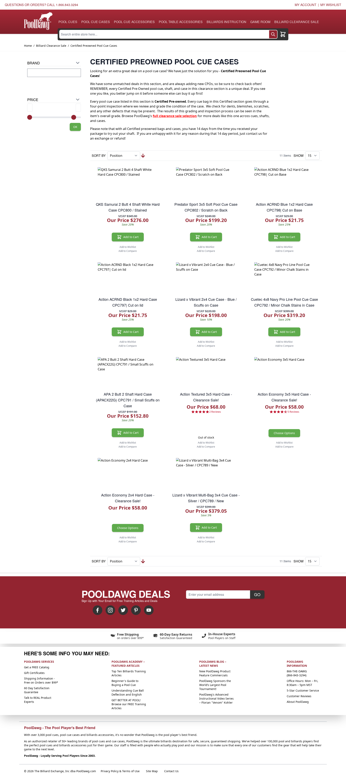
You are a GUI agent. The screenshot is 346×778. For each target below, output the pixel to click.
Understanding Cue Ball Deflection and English (128, 692)
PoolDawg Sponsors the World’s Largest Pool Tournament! (215, 685)
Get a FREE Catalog (36, 667)
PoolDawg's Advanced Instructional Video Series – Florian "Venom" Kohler (216, 698)
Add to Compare (128, 251)
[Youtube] (149, 610)
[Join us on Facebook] (97, 610)
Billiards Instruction (226, 21)
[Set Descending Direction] (143, 155)
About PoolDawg (298, 702)
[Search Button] (273, 34)
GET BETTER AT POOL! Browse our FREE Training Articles (129, 704)
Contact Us (171, 771)
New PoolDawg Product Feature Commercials (214, 673)
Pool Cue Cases (95, 21)
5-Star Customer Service (303, 690)
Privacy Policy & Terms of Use (120, 771)
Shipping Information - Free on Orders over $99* (41, 680)
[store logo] (38, 21)
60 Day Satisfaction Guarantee (36, 690)
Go (257, 594)
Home (28, 46)
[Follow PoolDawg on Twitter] (123, 610)
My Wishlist (330, 4)
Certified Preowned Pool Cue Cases (93, 46)
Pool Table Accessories (181, 21)
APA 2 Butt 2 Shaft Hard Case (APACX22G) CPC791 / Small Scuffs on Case (128, 399)
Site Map (152, 771)
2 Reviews (215, 411)
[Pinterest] (136, 610)
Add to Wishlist (128, 247)
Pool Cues (67, 21)
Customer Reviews (299, 696)
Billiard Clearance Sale (296, 21)
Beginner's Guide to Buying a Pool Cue (125, 683)
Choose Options (284, 433)
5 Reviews (293, 411)
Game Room (260, 21)
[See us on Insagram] (110, 610)
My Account (305, 4)
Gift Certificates (34, 673)
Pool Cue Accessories (134, 21)
